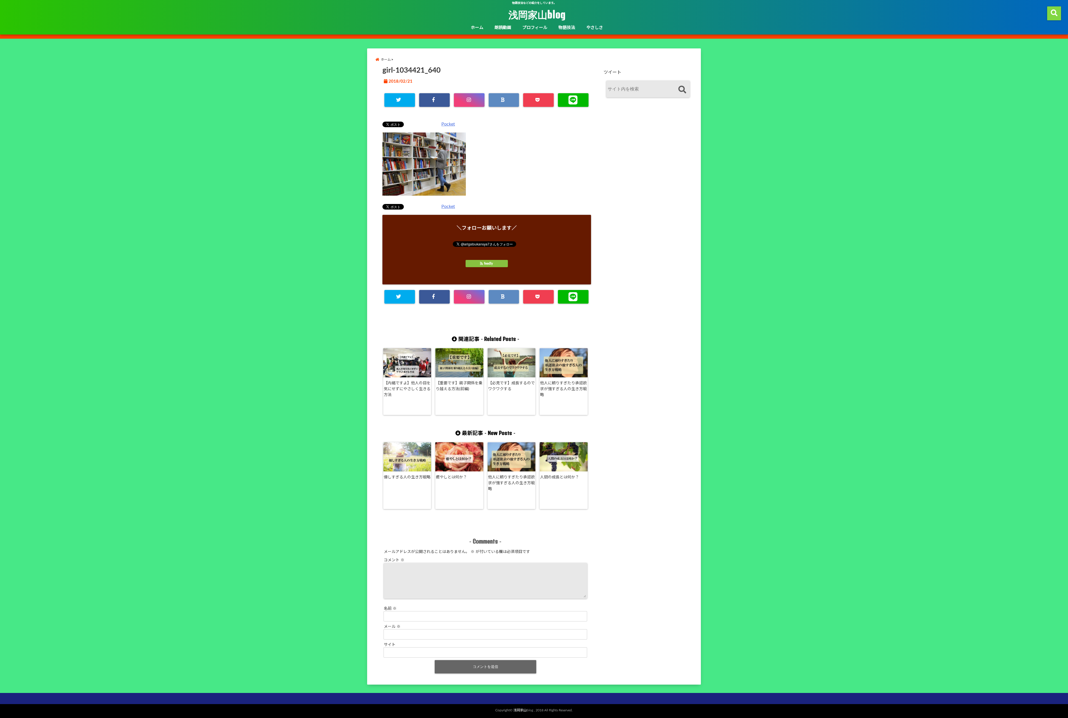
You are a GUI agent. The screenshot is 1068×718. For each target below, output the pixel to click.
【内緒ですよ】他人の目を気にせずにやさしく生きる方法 (407, 389)
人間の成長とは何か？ (559, 477)
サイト (389, 645)
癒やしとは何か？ (451, 477)
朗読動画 (503, 28)
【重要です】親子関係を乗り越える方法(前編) (459, 386)
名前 (390, 609)
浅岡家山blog (536, 14)
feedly (488, 263)
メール (392, 627)
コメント (394, 560)
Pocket (448, 124)
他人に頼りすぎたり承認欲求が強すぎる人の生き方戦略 (563, 389)
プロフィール (534, 28)
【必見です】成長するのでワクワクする (511, 386)
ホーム (477, 28)
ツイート (612, 72)
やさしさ (594, 28)
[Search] (682, 89)
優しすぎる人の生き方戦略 (407, 477)
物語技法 (566, 28)
